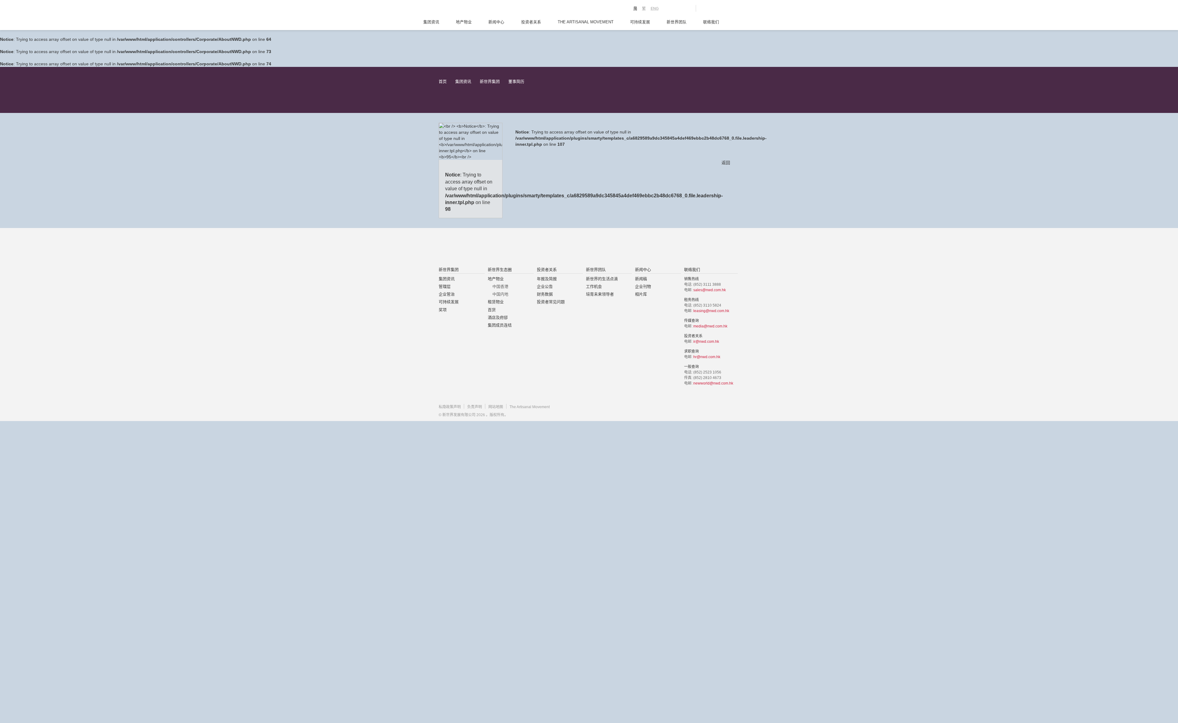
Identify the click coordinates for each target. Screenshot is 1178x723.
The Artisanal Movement (586, 22)
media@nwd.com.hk (710, 326)
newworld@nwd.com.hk (713, 383)
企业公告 (545, 286)
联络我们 (711, 22)
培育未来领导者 (600, 294)
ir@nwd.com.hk (706, 341)
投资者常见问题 (551, 302)
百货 (492, 309)
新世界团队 (677, 22)
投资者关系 (531, 22)
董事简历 (516, 81)
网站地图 (495, 407)
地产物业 (464, 22)
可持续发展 (640, 22)
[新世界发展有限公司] (519, 248)
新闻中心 (496, 22)
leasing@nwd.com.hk (711, 311)
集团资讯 (431, 22)
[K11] (670, 8)
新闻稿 (641, 278)
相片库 (641, 294)
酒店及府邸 (498, 317)
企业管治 (447, 294)
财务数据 (545, 294)
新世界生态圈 (500, 269)
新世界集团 (490, 81)
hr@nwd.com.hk (706, 357)
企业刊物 (643, 286)
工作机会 (594, 286)
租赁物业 (496, 302)
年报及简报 (547, 278)
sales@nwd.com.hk (709, 290)
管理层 (445, 286)
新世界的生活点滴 (602, 278)
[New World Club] (686, 8)
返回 (726, 162)
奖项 (443, 309)
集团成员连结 (500, 325)
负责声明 (474, 407)
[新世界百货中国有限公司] (650, 248)
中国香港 (500, 286)
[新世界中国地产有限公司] (581, 248)
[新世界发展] (472, 9)
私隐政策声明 (450, 407)
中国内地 (500, 294)
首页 (443, 81)
